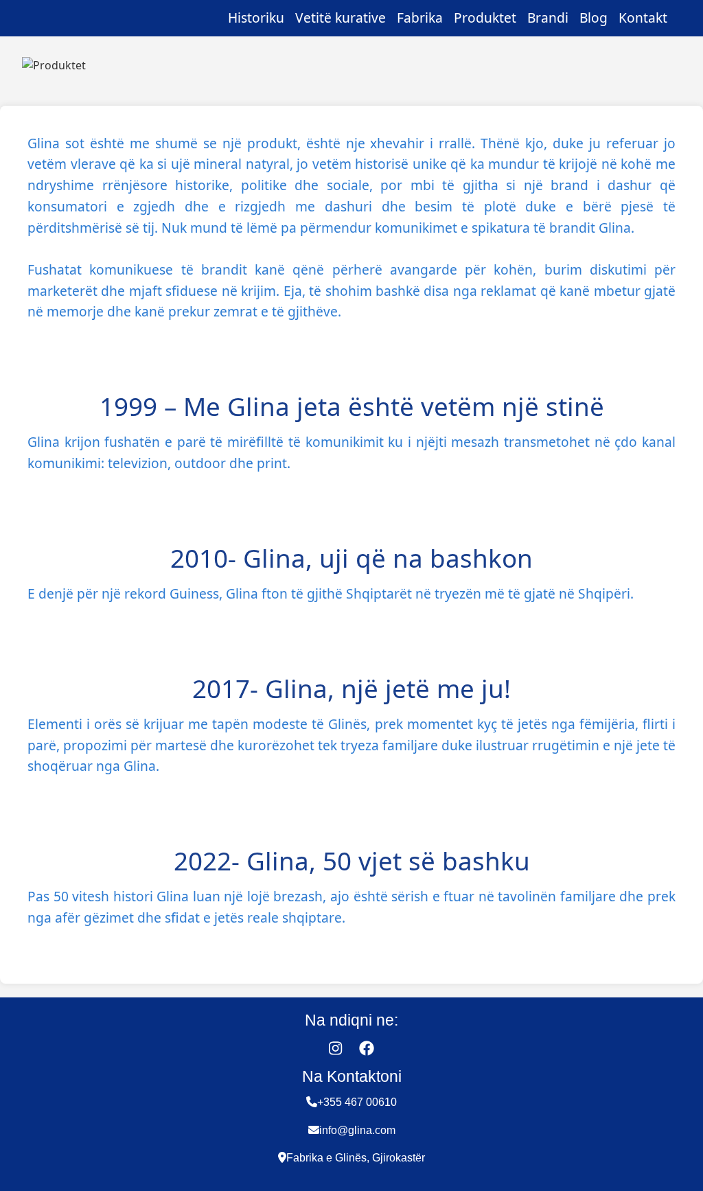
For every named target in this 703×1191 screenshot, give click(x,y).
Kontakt (643, 17)
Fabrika (420, 17)
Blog (593, 17)
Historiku (256, 17)
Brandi (547, 17)
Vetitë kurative (340, 17)
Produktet (485, 17)
